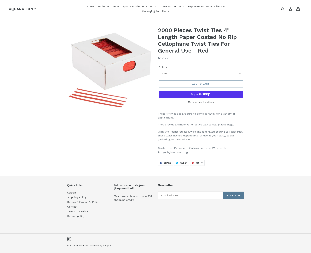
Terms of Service (77, 211)
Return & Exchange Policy (83, 202)
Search (71, 192)
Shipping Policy (76, 197)
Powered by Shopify (100, 245)
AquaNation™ (23, 9)
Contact (72, 206)
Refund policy (76, 216)
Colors (163, 67)
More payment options (201, 102)
